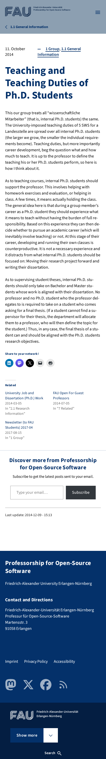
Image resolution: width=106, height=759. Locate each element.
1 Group (52, 49)
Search (50, 753)
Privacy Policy (36, 661)
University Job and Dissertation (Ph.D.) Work (24, 396)
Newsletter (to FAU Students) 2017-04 (19, 425)
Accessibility (64, 661)
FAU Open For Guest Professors (68, 396)
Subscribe (81, 492)
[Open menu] (97, 12)
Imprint (11, 661)
